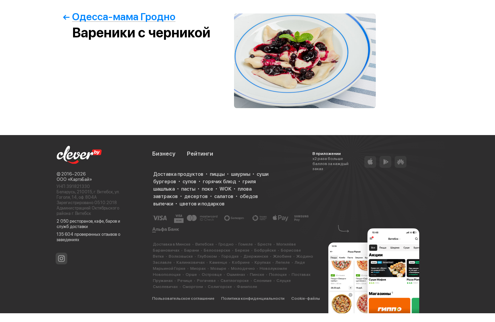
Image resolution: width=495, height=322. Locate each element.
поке (207, 189)
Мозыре (218, 268)
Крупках (263, 262)
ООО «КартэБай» (74, 179)
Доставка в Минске (172, 244)
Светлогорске (235, 280)
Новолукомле (273, 268)
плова (245, 189)
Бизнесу (163, 153)
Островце (212, 274)
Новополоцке (167, 274)
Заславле (162, 262)
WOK (225, 189)
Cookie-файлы (305, 298)
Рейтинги (200, 153)
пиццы (217, 174)
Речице (184, 280)
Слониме (263, 280)
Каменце (218, 262)
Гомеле (245, 244)
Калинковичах (190, 262)
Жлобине (282, 256)
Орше (191, 274)
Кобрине (241, 262)
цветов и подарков (202, 204)
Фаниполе (247, 286)
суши (262, 174)
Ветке (158, 256)
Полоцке (278, 274)
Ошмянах (236, 274)
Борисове (291, 250)
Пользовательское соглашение (183, 298)
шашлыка (164, 189)
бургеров (164, 182)
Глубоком (207, 256)
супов (189, 182)
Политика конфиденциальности (253, 298)
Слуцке (283, 280)
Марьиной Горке (169, 268)
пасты (188, 189)
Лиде (300, 262)
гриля (249, 182)
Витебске (204, 244)
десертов (196, 196)
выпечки (163, 204)
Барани (191, 250)
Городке (230, 256)
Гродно (226, 244)
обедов (249, 196)
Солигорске (220, 286)
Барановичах (166, 250)
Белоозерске (217, 250)
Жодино (304, 256)
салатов (223, 196)
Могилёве (286, 244)
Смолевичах (165, 286)
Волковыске (181, 256)
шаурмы (240, 174)
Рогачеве (206, 280)
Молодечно (243, 268)
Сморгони (193, 286)
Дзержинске (255, 256)
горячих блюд (219, 182)
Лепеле (282, 262)
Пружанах (163, 280)
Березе (242, 250)
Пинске (257, 274)
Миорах (198, 268)
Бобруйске (265, 250)
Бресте (265, 244)
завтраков (165, 196)
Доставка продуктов (178, 174)
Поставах (301, 274)
